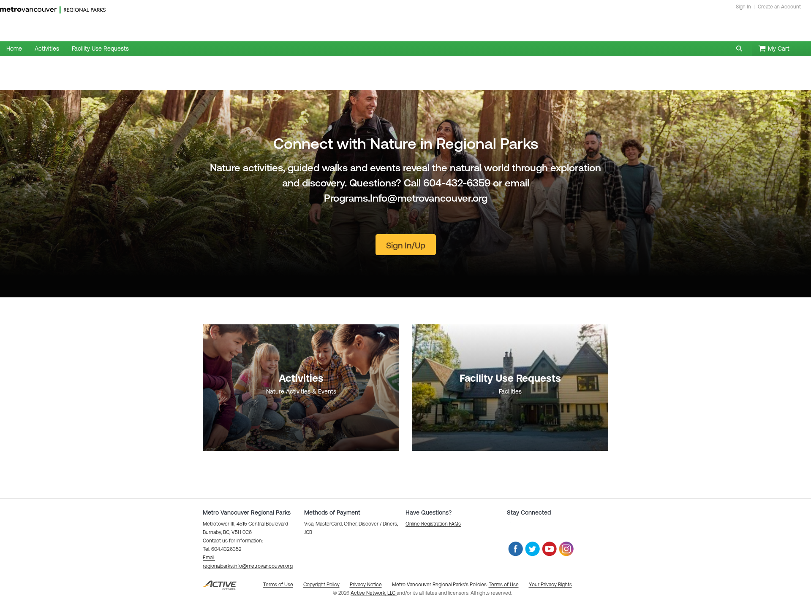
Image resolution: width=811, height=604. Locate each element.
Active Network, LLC (374, 593)
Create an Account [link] (779, 7)
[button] (739, 48)
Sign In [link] (743, 7)
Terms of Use (504, 585)
